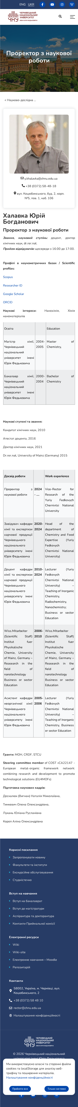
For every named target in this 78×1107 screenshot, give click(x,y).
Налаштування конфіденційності (37, 1015)
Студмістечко (22, 880)
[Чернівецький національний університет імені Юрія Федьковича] (23, 17)
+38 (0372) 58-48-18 (41, 186)
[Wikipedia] (72, 5)
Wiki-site (19, 952)
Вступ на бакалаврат (27, 901)
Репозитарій (21, 967)
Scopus (8, 277)
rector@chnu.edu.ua (27, 1008)
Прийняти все (20, 1088)
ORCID (7, 302)
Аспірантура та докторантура (33, 916)
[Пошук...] (60, 17)
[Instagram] (62, 5)
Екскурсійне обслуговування (33, 872)
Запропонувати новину (29, 857)
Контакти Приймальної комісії (34, 924)
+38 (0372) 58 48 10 (28, 1000)
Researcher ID (12, 285)
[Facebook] (42, 5)
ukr (31, 4)
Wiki (16, 945)
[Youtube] (52, 5)
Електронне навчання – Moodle (35, 960)
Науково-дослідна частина (22, 100)
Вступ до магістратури (28, 909)
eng (23, 4)
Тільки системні (57, 1088)
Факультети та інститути (30, 865)
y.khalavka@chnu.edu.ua (40, 179)
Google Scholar (13, 294)
